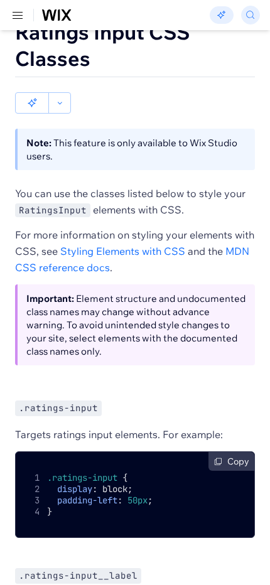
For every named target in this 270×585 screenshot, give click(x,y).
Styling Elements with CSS (122, 251)
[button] (32, 103)
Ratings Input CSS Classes (102, 45)
